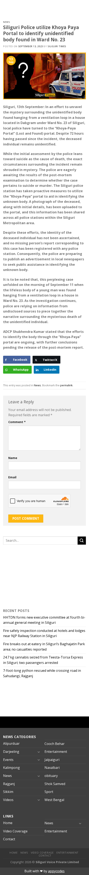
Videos (8, 799)
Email (12, 477)
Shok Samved (54, 783)
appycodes (56, 871)
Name (12, 458)
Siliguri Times (57, 46)
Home (7, 823)
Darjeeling (11, 751)
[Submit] (82, 541)
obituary (51, 775)
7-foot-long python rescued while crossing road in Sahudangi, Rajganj (42, 673)
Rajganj (9, 783)
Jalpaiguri (51, 759)
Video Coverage (15, 831)
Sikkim (8, 791)
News (6, 21)
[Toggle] (38, 751)
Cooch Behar (54, 743)
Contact (9, 839)
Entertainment (55, 751)
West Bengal (54, 799)
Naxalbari (52, 767)
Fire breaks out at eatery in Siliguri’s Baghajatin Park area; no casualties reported (44, 647)
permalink (66, 385)
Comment (17, 422)
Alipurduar (11, 743)
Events (8, 759)
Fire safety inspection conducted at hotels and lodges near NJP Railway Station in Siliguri (44, 633)
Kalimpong (11, 767)
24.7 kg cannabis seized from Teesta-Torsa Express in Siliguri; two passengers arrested (43, 660)
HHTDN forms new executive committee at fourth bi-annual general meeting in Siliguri (44, 620)
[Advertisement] (29, 576)
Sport (48, 791)
